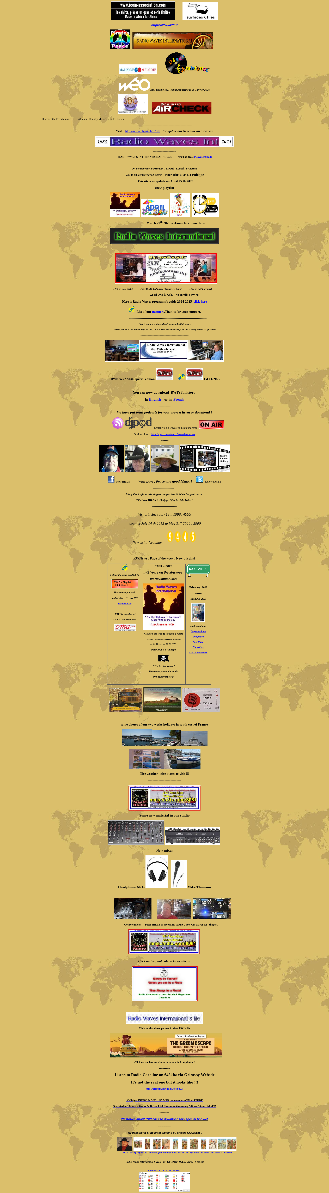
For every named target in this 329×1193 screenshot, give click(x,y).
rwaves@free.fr (203, 156)
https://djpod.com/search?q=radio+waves (173, 434)
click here (200, 301)
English (155, 399)
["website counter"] (181, 543)
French (178, 399)
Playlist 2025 (124, 603)
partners (158, 311)
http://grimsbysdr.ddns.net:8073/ (164, 1088)
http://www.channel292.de (142, 131)
